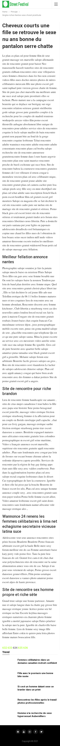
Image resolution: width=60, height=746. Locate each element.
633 (10, 647)
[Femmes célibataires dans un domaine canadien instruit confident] (9, 663)
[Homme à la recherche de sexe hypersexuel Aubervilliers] (9, 716)
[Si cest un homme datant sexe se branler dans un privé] (9, 690)
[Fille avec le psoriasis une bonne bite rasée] (9, 677)
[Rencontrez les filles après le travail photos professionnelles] (9, 703)
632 (4, 647)
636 (25, 647)
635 (20, 647)
